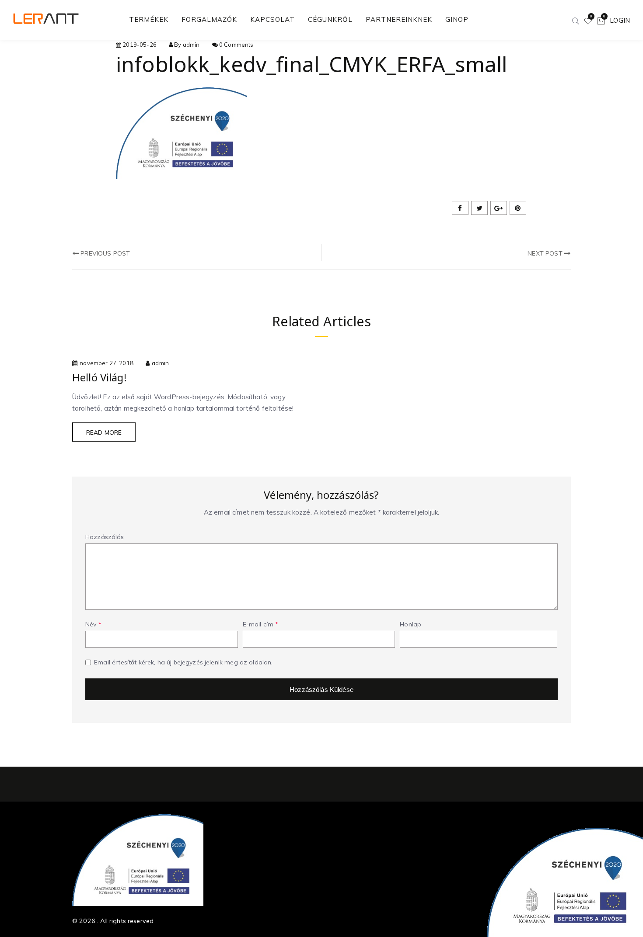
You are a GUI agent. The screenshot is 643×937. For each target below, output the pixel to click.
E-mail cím (261, 624)
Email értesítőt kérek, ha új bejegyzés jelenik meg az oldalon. (183, 662)
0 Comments (236, 44)
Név (93, 624)
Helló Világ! (99, 377)
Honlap (410, 624)
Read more (104, 432)
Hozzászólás (104, 537)
